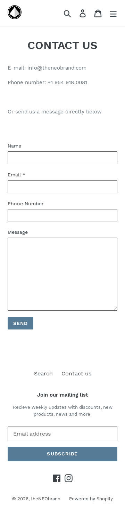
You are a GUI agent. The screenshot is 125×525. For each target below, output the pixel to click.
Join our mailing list (62, 395)
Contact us (76, 373)
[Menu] (113, 13)
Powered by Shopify (91, 498)
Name (14, 146)
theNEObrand (45, 498)
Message (18, 232)
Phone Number (26, 203)
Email (16, 174)
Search (43, 373)
